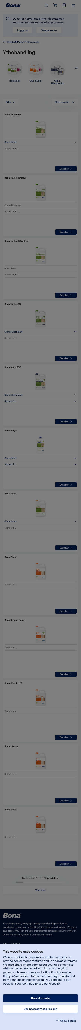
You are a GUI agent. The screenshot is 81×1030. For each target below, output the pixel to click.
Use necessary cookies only (40, 1009)
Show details (68, 1020)
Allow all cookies (40, 998)
